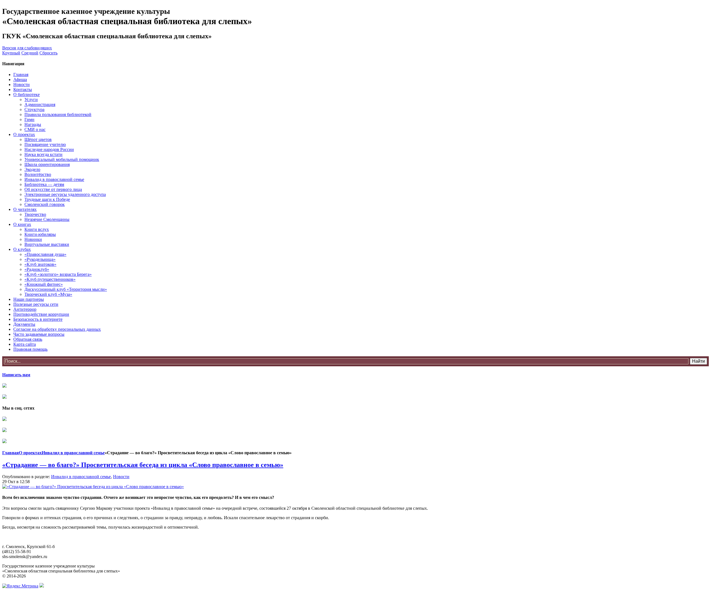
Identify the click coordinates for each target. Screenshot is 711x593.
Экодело (32, 169)
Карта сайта (24, 344)
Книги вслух (36, 229)
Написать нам (16, 374)
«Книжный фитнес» (43, 284)
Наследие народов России (49, 149)
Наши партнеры (28, 299)
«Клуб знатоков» (40, 264)
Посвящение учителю (45, 144)
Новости (21, 84)
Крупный (11, 53)
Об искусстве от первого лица (53, 189)
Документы (24, 324)
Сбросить (48, 53)
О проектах (24, 134)
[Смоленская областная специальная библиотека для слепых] (4, 419)
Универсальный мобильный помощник (61, 159)
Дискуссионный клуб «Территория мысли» (65, 289)
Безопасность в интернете (37, 319)
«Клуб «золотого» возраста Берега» (58, 274)
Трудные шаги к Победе (47, 199)
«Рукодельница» (40, 259)
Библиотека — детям (44, 184)
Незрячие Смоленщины (46, 219)
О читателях (25, 209)
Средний (29, 53)
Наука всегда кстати (43, 154)
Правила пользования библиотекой (57, 114)
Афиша (20, 79)
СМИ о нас (35, 129)
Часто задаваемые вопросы (38, 334)
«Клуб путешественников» (50, 279)
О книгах (22, 224)
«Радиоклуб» (36, 269)
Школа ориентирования (47, 164)
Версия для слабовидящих (27, 48)
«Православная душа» (45, 254)
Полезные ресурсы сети (35, 304)
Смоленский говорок (44, 204)
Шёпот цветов (38, 139)
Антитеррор (24, 309)
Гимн (29, 119)
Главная (20, 74)
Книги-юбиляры (40, 234)
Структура (34, 109)
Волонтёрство (37, 174)
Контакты (22, 89)
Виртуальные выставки (46, 244)
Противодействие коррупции (41, 314)
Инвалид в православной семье (54, 179)
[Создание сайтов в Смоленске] (41, 586)
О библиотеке (26, 94)
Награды (32, 124)
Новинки (33, 239)
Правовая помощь (30, 349)
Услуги (31, 99)
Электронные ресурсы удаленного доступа (65, 194)
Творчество (35, 214)
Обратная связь (27, 339)
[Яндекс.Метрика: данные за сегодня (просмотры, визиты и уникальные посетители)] (20, 586)
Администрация (39, 104)
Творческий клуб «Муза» (48, 294)
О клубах (22, 249)
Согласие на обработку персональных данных (57, 329)
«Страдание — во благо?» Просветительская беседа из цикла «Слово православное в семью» (142, 464)
